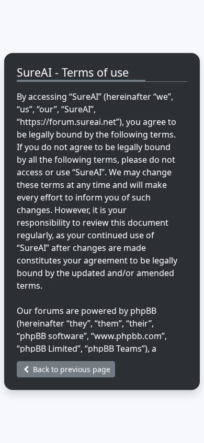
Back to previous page (70, 369)
